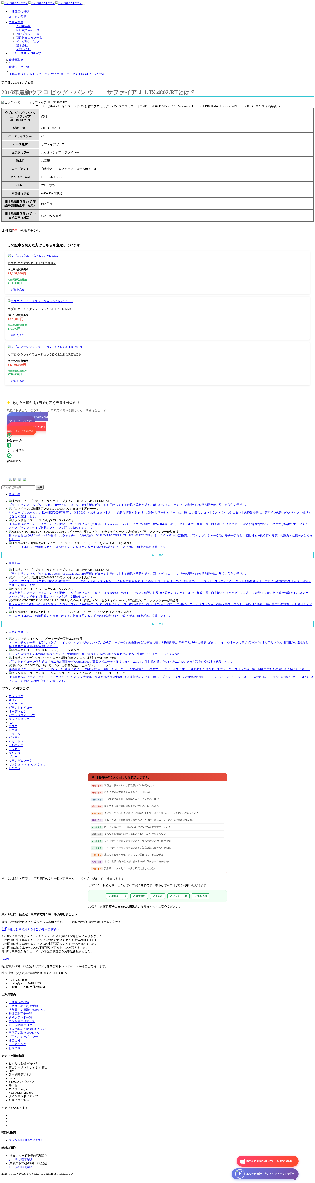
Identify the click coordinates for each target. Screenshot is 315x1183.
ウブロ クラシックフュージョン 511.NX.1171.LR (39, 309)
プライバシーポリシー (23, 1036)
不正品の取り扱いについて (26, 1032)
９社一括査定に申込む (26, 53)
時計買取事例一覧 (27, 30)
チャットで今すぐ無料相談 (27, 418)
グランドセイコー (20, 707)
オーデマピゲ (17, 711)
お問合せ (14, 1048)
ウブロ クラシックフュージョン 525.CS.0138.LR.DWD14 (44, 354)
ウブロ (13, 726)
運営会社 (22, 45)
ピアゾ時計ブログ (27, 41)
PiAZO (5, 959)
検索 (39, 487)
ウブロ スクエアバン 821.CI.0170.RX (32, 263)
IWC (11, 722)
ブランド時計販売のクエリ (26, 1140)
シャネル (14, 749)
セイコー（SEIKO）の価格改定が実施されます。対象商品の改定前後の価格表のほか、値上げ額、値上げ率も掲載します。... (90, 546)
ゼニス (13, 730)
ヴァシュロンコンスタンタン (28, 764)
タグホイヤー (17, 703)
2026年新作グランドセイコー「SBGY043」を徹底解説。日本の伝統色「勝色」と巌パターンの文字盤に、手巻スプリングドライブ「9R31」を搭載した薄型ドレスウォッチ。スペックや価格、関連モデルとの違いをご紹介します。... (159, 669)
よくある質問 (17, 16)
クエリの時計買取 (20, 1159)
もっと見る (158, 555)
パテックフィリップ (22, 715)
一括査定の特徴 (19, 11)
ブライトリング (19, 719)
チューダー (16, 733)
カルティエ (16, 745)
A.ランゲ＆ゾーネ (20, 760)
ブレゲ (13, 756)
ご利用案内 (16, 22)
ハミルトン (16, 741)
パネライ (14, 737)
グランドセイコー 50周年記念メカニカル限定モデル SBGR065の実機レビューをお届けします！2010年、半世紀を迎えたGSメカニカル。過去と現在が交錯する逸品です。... (121, 661)
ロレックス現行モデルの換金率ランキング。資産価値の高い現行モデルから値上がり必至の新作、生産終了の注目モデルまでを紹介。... (97, 653)
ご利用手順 (23, 26)
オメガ (13, 700)
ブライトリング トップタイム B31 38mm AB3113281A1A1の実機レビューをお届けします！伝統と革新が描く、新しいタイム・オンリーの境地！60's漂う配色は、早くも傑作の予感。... (128, 504)
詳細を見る (17, 289)
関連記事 (14, 494)
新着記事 (14, 563)
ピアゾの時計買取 (20, 1167)
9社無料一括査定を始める (26, 428)
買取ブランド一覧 (27, 33)
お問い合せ (23, 49)
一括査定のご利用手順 (23, 1006)
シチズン (14, 768)
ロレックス (16, 696)
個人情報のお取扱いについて (28, 1028)
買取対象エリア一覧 (29, 37)
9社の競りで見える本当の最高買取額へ (33, 929)
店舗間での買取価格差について (29, 1009)
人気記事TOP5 (18, 631)
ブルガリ (14, 753)
